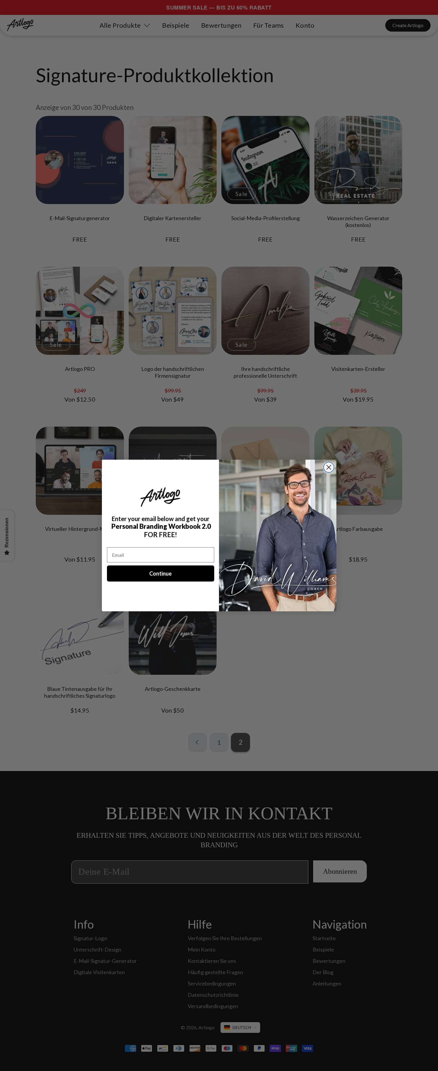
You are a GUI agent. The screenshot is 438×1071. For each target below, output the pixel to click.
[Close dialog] (329, 467)
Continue (160, 573)
